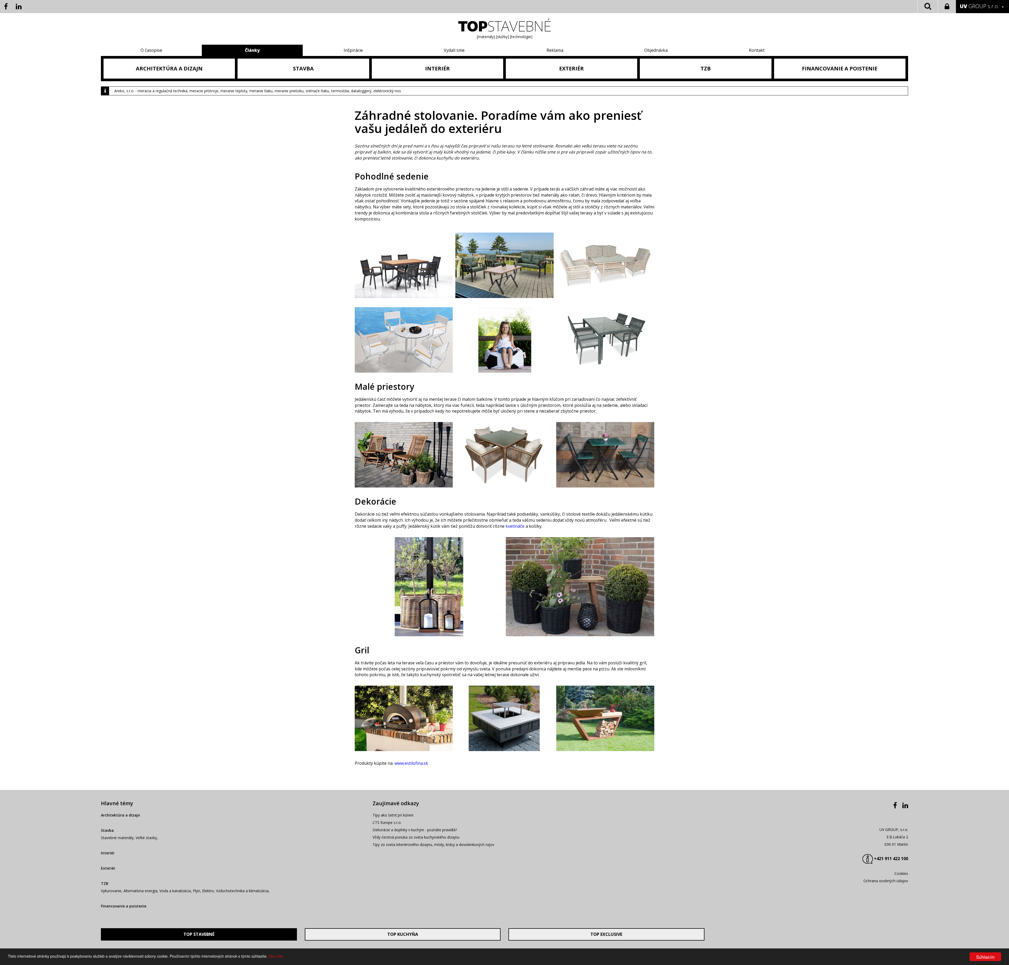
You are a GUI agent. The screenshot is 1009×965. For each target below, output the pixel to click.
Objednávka (656, 50)
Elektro (208, 890)
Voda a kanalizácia (175, 890)
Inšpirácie (353, 50)
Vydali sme (454, 50)
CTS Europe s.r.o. (387, 822)
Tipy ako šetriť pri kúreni (393, 815)
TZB (104, 883)
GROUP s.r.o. (979, 6)
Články (252, 50)
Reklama (555, 50)
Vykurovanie (111, 890)
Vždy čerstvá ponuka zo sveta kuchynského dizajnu (416, 837)
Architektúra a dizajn (120, 815)
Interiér (108, 852)
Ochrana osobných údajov (885, 880)
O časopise (151, 50)
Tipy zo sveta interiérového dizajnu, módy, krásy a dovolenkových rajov (433, 844)
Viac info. (276, 956)
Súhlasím (985, 956)
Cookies (901, 873)
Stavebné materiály (117, 837)
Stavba (107, 830)
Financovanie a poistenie (123, 906)
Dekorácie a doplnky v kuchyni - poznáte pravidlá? (415, 829)
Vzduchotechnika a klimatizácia (242, 890)
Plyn (196, 890)
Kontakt (757, 50)
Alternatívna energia (140, 890)
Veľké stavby (146, 837)
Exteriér (108, 868)
